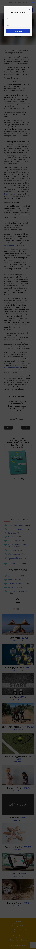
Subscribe (18, 31)
